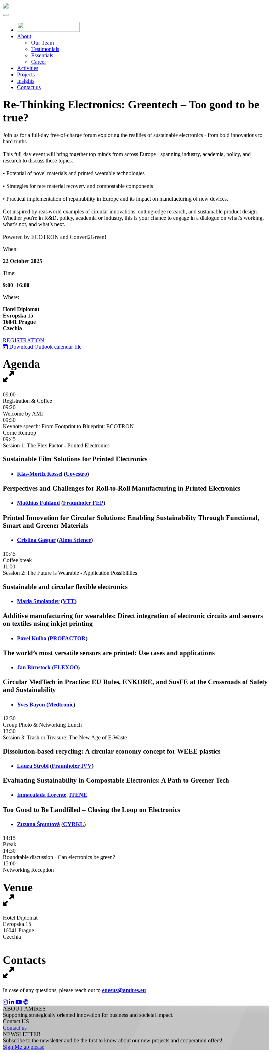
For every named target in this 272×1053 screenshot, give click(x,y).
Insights (25, 81)
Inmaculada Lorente (41, 795)
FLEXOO (66, 667)
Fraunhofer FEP (83, 503)
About (24, 36)
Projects (26, 74)
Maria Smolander (38, 601)
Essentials (42, 55)
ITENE (78, 795)
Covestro (76, 474)
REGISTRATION (23, 340)
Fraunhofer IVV (72, 766)
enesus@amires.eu (124, 990)
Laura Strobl (33, 766)
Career (38, 62)
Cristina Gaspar (36, 540)
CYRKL (73, 824)
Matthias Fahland (38, 503)
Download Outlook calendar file (44, 347)
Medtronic (60, 705)
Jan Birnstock (34, 667)
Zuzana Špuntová (38, 824)
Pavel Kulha (31, 638)
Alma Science (75, 540)
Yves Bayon (31, 705)
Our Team (42, 43)
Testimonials (45, 49)
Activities (27, 68)
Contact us (29, 87)
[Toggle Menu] (5, 15)
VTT (69, 601)
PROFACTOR (68, 638)
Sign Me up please (23, 1047)
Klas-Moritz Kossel (39, 474)
